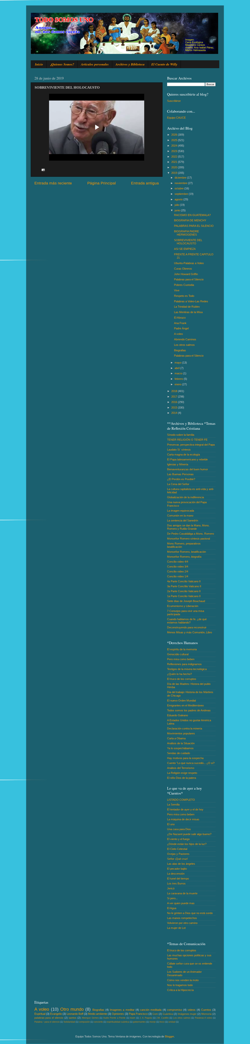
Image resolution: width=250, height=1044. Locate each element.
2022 (174, 156)
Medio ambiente (97, 1013)
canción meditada (150, 1009)
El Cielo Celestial (177, 848)
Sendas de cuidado (178, 753)
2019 (174, 172)
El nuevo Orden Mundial (181, 700)
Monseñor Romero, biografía (184, 556)
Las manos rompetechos (182, 918)
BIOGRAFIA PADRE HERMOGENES (186, 233)
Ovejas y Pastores (178, 853)
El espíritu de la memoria (182, 649)
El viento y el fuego (178, 839)
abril (177, 368)
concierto (98, 1022)
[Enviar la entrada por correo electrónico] (43, 169)
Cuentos (206, 1009)
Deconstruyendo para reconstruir (186, 627)
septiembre (182, 193)
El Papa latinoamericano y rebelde (187, 459)
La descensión (175, 873)
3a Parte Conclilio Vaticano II (184, 586)
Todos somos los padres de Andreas (189, 710)
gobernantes (139, 1022)
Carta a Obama (176, 738)
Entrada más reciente (53, 183)
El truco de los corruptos (181, 678)
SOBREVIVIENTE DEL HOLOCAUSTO (188, 242)
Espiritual (39, 1013)
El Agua (171, 908)
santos (72, 1017)
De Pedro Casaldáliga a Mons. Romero (190, 533)
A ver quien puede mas (181, 903)
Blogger (169, 1036)
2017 (174, 396)
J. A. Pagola (146, 1018)
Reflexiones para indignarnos (184, 664)
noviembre (181, 183)
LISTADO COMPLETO (181, 799)
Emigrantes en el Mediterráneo (185, 705)
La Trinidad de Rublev (187, 306)
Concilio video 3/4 (177, 566)
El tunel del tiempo (178, 878)
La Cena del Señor (178, 484)
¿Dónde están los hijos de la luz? (186, 844)
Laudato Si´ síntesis (179, 449)
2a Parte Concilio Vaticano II (184, 591)
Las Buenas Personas (180, 474)
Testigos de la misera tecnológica (187, 669)
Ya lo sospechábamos (180, 748)
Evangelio (56, 1013)
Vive (176, 290)
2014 (174, 412)
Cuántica (168, 1014)
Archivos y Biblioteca (130, 64)
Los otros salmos (184, 344)
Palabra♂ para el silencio (47, 1022)
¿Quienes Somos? (62, 64)
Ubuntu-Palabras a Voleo (189, 263)
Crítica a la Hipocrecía (180, 990)
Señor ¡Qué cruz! (177, 858)
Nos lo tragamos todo (180, 985)
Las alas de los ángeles (181, 863)
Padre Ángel (181, 328)
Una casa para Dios (179, 829)
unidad (171, 1022)
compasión (84, 1022)
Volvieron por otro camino (182, 922)
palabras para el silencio (48, 1017)
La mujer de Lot (176, 927)
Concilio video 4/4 (177, 561)
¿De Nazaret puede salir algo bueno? (189, 834)
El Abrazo (180, 317)
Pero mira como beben (180, 659)
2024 (174, 145)
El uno (171, 824)
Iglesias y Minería (177, 464)
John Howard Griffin (186, 274)
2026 (174, 134)
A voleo (178, 333)
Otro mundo (72, 1009)
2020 (174, 167)
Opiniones (118, 1013)
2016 (174, 402)
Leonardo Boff (75, 1013)
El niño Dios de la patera (181, 777)
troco (162, 1022)
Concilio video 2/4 (177, 571)
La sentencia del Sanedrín (182, 520)
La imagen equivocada (180, 510)
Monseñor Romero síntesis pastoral (188, 538)
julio (177, 204)
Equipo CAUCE (176, 117)
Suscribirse (174, 100)
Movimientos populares (181, 733)
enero (178, 384)
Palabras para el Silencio (189, 279)
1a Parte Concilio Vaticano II (184, 596)
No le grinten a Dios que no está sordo (190, 913)
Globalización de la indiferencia (185, 497)
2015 (174, 407)
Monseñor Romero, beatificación (186, 551)
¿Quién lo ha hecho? (179, 674)
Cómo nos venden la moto (183, 980)
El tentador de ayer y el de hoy (185, 809)
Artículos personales (95, 64)
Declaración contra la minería (184, 728)
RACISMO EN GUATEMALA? (192, 215)
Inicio (39, 64)
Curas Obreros (183, 268)
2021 (174, 161)
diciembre (181, 177)
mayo (178, 362)
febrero (179, 378)
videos (191, 1009)
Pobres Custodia (184, 284)
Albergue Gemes (90, 1018)
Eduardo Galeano (177, 715)
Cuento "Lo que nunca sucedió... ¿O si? (190, 763)
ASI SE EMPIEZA (185, 248)
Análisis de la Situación (181, 743)
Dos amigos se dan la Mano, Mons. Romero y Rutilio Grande (188, 527)
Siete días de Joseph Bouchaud (186, 601)
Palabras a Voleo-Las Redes (191, 301)
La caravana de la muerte (182, 893)
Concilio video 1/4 (177, 576)
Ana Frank (180, 323)
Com (155, 1014)
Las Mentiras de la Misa (188, 312)
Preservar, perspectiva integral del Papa (191, 444)
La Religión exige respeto (182, 772)
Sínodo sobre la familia (180, 434)
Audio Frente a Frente (114, 1018)
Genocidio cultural (178, 654)
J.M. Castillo (162, 1018)
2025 (174, 140)
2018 (174, 391)
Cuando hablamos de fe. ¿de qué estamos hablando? (187, 621)
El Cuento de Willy (164, 64)
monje (153, 1022)
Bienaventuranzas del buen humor (187, 469)
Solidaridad (69, 1022)
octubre (179, 188)
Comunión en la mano (180, 515)
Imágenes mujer (187, 1014)
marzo (179, 373)
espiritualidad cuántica (118, 1022)
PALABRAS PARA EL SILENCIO (194, 225)
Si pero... (172, 898)
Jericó (170, 888)
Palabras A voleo (203, 1018)
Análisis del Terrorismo (180, 767)
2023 (174, 151)
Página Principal (101, 183)
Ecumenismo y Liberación (182, 606)
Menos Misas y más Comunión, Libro (189, 632)
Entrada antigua (145, 183)
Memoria (206, 1014)
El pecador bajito (177, 868)
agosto (179, 199)
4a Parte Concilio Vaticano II (184, 581)
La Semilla (173, 804)
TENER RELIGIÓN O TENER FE (187, 439)
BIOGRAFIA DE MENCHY (190, 220)
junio (178, 210)
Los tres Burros (176, 883)
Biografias (180, 350)
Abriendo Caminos (185, 339)
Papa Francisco (138, 1013)
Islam (132, 1018)
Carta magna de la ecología (183, 454)
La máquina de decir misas (183, 819)
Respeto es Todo (184, 295)
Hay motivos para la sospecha (185, 758)
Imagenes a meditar (122, 1009)
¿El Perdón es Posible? (181, 479)
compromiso (174, 1009)
